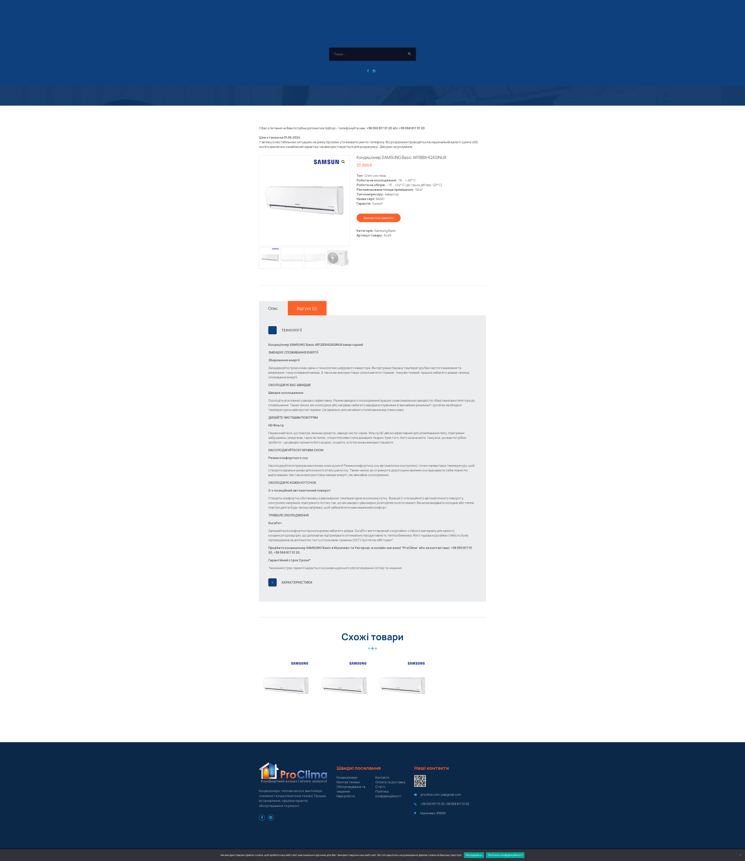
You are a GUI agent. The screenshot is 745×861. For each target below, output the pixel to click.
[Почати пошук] (409, 53)
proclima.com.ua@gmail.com (440, 794)
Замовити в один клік (378, 218)
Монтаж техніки (348, 782)
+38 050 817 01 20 (379, 128)
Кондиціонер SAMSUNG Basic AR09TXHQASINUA (285, 680)
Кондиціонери (347, 777)
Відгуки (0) (307, 308)
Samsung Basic (385, 231)
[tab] (273, 308)
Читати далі (285, 710)
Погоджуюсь (474, 855)
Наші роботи (346, 796)
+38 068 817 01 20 (412, 128)
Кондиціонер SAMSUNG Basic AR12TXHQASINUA (344, 680)
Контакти (382, 777)
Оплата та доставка (390, 782)
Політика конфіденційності (505, 855)
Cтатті (380, 787)
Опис (273, 308)
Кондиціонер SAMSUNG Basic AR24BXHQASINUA (402, 680)
